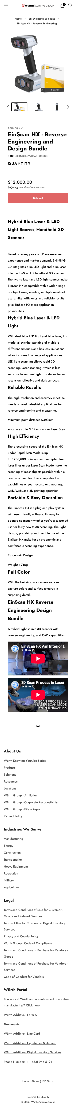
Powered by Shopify (38, 1097)
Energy (8, 845)
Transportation (13, 859)
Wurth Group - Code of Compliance (28, 943)
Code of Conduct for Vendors (24, 976)
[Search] (70, 5)
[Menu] (6, 6)
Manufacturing (13, 838)
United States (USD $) (36, 1081)
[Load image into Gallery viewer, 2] (38, 106)
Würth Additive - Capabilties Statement (30, 1043)
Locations (10, 788)
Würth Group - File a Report (23, 809)
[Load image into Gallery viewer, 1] (19, 106)
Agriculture (11, 887)
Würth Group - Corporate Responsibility (31, 802)
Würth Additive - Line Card (22, 1033)
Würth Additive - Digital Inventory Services (32, 1052)
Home (18, 19)
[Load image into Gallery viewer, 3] (57, 106)
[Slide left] (8, 107)
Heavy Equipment (16, 866)
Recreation (11, 873)
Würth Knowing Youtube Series (25, 760)
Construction (12, 852)
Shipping (13, 187)
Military (9, 880)
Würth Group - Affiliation (21, 795)
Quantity (19, 163)
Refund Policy (13, 816)
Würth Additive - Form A (20, 1015)
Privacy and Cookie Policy (21, 936)
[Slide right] (67, 107)
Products (9, 767)
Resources (11, 781)
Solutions (10, 774)
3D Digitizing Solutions (42, 19)
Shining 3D (15, 128)
